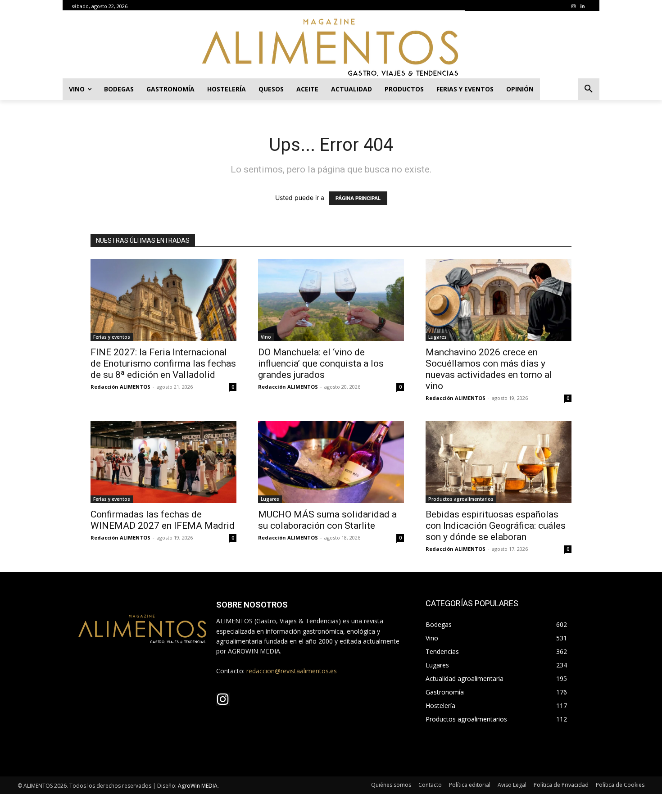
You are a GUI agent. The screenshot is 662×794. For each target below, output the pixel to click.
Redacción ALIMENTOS (120, 386)
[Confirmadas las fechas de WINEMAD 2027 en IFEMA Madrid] (163, 462)
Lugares (437, 337)
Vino (266, 337)
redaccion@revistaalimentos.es (291, 671)
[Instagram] (573, 6)
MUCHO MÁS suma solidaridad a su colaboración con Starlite (327, 520)
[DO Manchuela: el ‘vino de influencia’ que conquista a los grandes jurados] (331, 300)
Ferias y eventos (111, 337)
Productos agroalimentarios (461, 499)
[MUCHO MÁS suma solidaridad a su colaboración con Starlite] (331, 462)
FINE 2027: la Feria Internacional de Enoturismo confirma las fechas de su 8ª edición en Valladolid (163, 363)
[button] (588, 89)
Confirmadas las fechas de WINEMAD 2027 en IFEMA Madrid (163, 520)
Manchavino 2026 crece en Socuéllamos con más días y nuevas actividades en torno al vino (489, 369)
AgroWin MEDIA (198, 785)
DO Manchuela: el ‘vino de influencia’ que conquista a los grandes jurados (321, 363)
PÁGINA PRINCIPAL (358, 198)
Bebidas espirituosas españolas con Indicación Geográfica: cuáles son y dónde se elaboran (496, 525)
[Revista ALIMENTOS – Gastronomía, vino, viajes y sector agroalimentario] (331, 46)
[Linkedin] (582, 6)
